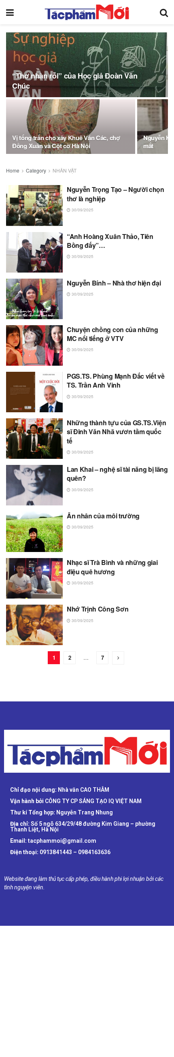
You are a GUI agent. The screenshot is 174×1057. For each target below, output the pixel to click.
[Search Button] (164, 12)
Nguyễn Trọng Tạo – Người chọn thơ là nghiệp (115, 194)
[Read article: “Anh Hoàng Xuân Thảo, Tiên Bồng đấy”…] (34, 252)
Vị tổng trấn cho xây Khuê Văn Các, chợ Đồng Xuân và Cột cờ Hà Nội (66, 141)
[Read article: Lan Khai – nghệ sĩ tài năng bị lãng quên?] (34, 485)
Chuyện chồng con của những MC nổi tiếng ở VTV (112, 334)
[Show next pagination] (118, 658)
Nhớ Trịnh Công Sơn (97, 609)
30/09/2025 (81, 210)
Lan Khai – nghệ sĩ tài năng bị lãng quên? (117, 474)
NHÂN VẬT (64, 170)
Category (36, 170)
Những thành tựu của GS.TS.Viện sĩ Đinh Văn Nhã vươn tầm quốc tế (116, 431)
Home (12, 170)
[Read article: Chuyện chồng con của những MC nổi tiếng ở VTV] (34, 345)
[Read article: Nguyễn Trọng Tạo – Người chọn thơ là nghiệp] (34, 205)
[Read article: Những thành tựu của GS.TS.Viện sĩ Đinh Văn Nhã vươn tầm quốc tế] (34, 438)
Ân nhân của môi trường (103, 515)
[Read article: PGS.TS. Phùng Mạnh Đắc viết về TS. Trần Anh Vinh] (34, 392)
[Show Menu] (10, 12)
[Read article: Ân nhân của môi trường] (34, 531)
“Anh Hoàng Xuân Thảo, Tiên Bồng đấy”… (110, 241)
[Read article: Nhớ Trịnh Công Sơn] (34, 625)
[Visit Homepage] (86, 12)
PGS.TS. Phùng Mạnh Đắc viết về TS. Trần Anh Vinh (115, 380)
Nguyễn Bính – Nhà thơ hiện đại (114, 283)
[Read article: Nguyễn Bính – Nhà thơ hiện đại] (34, 299)
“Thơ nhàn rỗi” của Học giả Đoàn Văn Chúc (74, 80)
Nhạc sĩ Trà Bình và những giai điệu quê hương (112, 567)
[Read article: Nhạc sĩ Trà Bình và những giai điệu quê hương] (34, 578)
